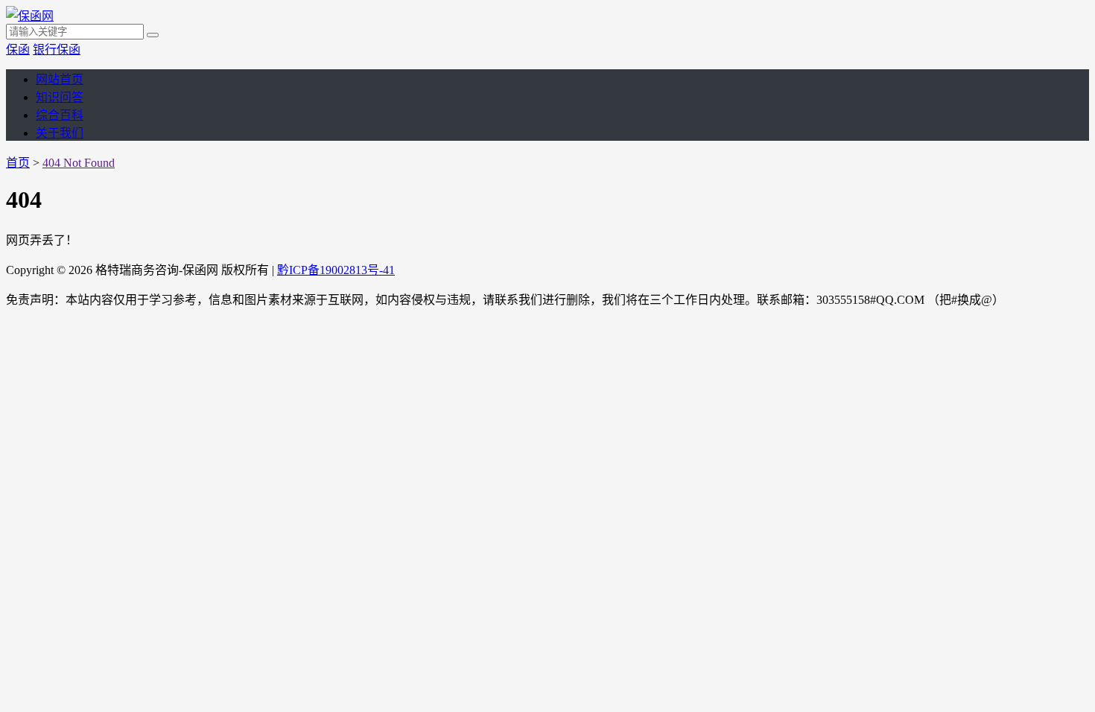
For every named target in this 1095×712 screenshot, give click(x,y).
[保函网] (30, 16)
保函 (18, 49)
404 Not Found (78, 162)
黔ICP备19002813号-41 (336, 270)
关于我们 (59, 133)
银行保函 (56, 49)
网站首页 (59, 79)
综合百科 (59, 115)
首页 (18, 162)
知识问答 (59, 97)
